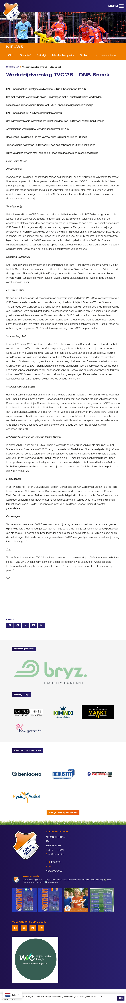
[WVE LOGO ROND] (63, 960)
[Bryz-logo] (50, 671)
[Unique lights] (28, 712)
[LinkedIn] (33, 928)
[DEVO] (63, 712)
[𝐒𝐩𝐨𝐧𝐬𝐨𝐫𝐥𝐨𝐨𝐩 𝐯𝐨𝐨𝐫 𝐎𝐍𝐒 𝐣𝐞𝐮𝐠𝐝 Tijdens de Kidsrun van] (76, 900)
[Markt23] (98, 712)
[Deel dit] (17, 625)
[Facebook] (15, 928)
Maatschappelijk (63, 55)
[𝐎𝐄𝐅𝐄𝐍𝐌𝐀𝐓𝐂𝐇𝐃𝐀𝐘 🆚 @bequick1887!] (50, 900)
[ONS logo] (11, 11)
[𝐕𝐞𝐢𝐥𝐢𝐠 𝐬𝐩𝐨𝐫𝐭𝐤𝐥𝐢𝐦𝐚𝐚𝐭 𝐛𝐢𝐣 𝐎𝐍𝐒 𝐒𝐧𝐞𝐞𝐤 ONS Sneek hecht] (102, 900)
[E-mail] (10, 625)
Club (11, 55)
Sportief (25, 55)
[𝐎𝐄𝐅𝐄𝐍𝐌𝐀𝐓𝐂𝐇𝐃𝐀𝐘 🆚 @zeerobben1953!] (24, 900)
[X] (24, 928)
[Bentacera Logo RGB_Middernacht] (26, 774)
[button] (116, 6)
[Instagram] (41, 928)
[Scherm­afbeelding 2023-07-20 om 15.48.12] (63, 774)
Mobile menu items (106, 55)
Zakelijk (41, 55)
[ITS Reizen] (99, 774)
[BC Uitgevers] (28, 728)
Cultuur (85, 55)
